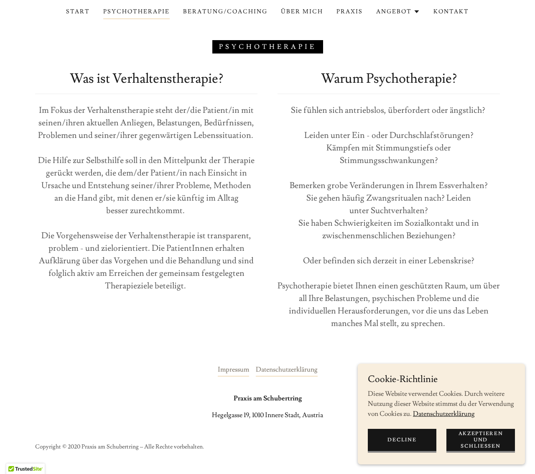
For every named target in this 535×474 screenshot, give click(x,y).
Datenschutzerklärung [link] (287, 369)
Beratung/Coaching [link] (225, 11)
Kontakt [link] (451, 11)
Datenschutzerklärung (444, 413)
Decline (401, 439)
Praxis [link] (349, 11)
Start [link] (78, 11)
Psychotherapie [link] (136, 11)
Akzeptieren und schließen (481, 439)
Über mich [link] (302, 11)
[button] (398, 12)
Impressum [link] (233, 369)
